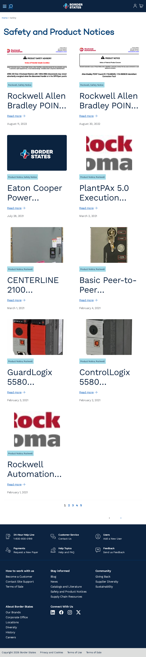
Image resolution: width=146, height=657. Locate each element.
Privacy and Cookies (51, 652)
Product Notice (15, 177)
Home (4, 18)
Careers (11, 637)
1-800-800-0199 (23, 538)
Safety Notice (24, 85)
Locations (12, 622)
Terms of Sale (14, 586)
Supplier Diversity (106, 581)
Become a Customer (19, 576)
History (10, 632)
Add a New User (112, 538)
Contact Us (64, 538)
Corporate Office (17, 617)
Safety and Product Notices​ (69, 591)
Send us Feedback (113, 552)
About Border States (19, 606)
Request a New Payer (26, 552)
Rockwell (12, 85)
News (54, 581)
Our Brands (13, 612)
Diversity (11, 627)
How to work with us (20, 571)
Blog (53, 576)
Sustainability (104, 586)
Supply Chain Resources (66, 596)
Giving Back (102, 576)
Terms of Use (74, 652)
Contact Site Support (20, 581)
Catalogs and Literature (66, 586)
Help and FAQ (66, 552)
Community (103, 571)
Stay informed (60, 571)
